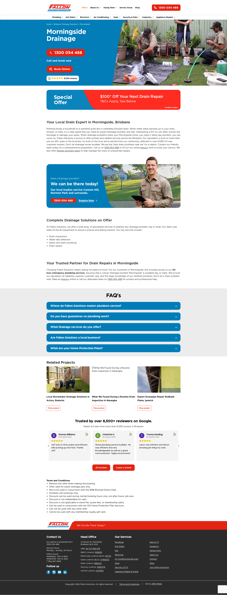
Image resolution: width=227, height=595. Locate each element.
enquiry (144, 147)
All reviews (101, 467)
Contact (153, 559)
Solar (115, 17)
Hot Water (70, 17)
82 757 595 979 (93, 549)
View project (53, 408)
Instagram (54, 572)
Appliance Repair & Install (126, 572)
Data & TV (154, 542)
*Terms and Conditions (129, 584)
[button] (63, 78)
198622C (98, 563)
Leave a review (123, 467)
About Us (94, 8)
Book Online (62, 69)
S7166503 (104, 560)
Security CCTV (121, 567)
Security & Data (130, 17)
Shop (137, 8)
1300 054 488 (168, 7)
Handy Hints (109, 8)
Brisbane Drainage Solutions (66, 24)
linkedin (65, 572)
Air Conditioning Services (126, 559)
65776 (108, 556)
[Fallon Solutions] (59, 7)
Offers (84, 8)
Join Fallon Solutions (159, 567)
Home (49, 24)
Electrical (84, 17)
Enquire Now (86, 200)
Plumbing (56, 17)
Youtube (59, 572)
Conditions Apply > (172, 107)
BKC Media (157, 584)
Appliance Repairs (164, 17)
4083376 (101, 567)
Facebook (48, 572)
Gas (116, 551)
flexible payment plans (68, 151)
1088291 (98, 552)
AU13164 (100, 571)
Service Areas (126, 8)
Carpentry (146, 17)
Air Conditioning (101, 17)
